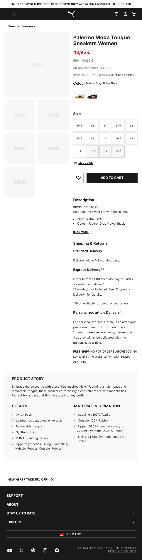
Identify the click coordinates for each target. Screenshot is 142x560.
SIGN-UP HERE (122, 4)
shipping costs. (124, 74)
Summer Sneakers (21, 26)
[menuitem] (9, 550)
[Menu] (8, 14)
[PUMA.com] (71, 14)
